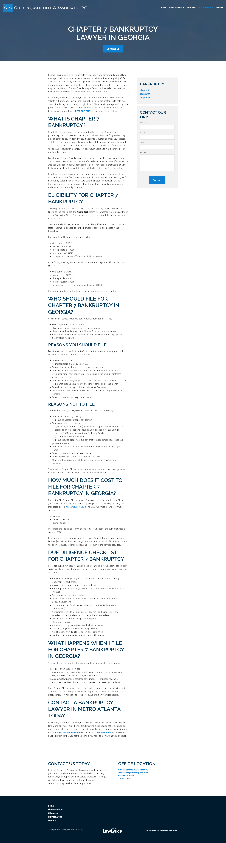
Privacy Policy (162, 830)
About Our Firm (175, 8)
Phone (143, 132)
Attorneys (191, 8)
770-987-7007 (84, 111)
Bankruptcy (152, 84)
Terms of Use (151, 830)
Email (143, 142)
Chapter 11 (145, 94)
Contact (219, 8)
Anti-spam (173, 830)
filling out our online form (69, 732)
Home (163, 8)
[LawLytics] (113, 831)
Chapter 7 (144, 90)
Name (143, 123)
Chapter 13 (145, 97)
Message (144, 152)
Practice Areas (205, 8)
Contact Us (113, 48)
